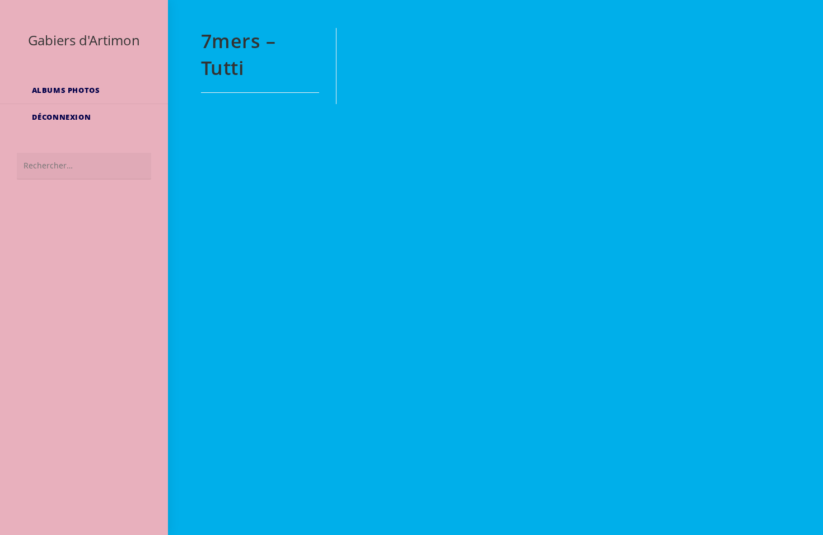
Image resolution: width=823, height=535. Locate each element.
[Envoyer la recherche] (137, 166)
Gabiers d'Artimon (84, 40)
